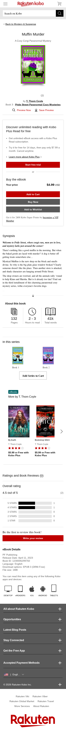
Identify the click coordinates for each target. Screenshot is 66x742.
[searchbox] (33, 13)
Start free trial (33, 164)
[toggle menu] (5, 3)
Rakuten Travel (46, 701)
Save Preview (46, 110)
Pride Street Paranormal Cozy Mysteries (38, 104)
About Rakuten (41, 706)
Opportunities (12, 619)
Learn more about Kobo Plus (24, 156)
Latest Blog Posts (14, 629)
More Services (22, 706)
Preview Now (24, 110)
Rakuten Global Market (21, 701)
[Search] (59, 13)
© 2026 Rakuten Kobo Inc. (17, 684)
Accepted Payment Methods (21, 662)
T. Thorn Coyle (34, 101)
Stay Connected (13, 640)
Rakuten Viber (40, 696)
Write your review (33, 538)
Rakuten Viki (22, 696)
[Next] (61, 431)
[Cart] (59, 3)
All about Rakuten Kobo (18, 608)
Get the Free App (14, 650)
